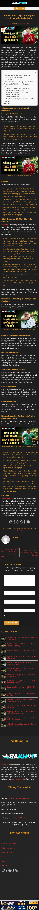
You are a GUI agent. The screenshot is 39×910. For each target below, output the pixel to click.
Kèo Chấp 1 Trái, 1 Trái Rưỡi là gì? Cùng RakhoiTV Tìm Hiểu (21, 700)
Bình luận (7, 573)
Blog (19, 13)
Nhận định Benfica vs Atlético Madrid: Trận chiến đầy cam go (20, 719)
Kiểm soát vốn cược (13, 94)
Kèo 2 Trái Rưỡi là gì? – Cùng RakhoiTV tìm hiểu (21, 694)
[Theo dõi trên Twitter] (6, 870)
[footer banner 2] (19, 907)
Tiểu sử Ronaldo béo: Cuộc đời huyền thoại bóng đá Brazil (20, 669)
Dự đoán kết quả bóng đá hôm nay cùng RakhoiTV (21, 706)
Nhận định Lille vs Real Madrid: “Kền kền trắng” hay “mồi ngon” (21, 725)
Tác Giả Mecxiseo (20, 818)
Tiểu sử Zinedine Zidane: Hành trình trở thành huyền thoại (21, 663)
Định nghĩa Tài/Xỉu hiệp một (15, 77)
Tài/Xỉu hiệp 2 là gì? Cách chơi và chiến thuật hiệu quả (29, 552)
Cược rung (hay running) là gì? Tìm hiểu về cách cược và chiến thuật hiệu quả (22, 688)
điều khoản (19, 407)
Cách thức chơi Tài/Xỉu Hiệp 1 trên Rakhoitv (19, 82)
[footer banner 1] (19, 902)
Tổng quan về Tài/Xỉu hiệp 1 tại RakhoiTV (18, 75)
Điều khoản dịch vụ (8, 848)
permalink (19, 530)
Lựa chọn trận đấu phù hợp (15, 90)
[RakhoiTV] (19, 3)
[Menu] (2, 3)
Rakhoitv (4, 225)
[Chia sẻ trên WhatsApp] (10, 521)
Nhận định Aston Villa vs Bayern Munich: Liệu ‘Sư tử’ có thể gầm (21, 712)
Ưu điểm (9, 79)
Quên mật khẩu (6, 852)
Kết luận (7, 103)
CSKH (3, 857)
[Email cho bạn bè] (21, 521)
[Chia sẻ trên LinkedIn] (28, 521)
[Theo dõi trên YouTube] (16, 870)
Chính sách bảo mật (8, 844)
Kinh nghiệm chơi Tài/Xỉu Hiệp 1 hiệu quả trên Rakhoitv (19, 100)
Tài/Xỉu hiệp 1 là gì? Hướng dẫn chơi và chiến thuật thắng (21, 682)
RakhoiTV (4, 765)
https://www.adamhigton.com (18, 798)
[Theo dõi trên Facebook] (3, 870)
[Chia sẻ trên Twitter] (17, 521)
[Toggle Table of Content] (33, 72)
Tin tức (3, 861)
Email (5, 598)
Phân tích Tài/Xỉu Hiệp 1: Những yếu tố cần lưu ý (18, 85)
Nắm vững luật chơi (13, 96)
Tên (5, 589)
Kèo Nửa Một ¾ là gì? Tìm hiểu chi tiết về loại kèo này (22, 638)
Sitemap (4, 865)
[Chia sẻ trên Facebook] (14, 521)
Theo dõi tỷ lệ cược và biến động (17, 92)
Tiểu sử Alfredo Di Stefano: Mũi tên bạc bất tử (21, 651)
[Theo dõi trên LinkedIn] (13, 870)
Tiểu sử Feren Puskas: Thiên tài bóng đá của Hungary (21, 657)
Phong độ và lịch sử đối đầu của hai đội (19, 88)
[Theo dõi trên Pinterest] (10, 870)
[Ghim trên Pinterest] (24, 521)
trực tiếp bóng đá (17, 779)
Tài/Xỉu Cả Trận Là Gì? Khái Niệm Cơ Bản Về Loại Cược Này (21, 645)
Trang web (7, 607)
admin (28, 23)
